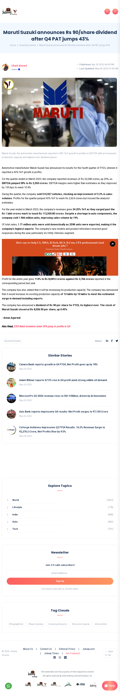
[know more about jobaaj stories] (42, 684)
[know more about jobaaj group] (32, 673)
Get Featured (73, 653)
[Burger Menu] (115, 11)
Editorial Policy (67, 648)
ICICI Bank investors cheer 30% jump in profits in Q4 (42, 326)
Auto (15, 521)
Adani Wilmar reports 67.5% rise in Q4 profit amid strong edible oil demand (63, 380)
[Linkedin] (107, 340)
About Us (28, 648)
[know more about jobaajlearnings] (56, 684)
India (15, 514)
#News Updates (36, 624)
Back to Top (109, 653)
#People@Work (16, 624)
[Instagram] (60, 657)
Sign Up (60, 581)
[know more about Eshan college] (81, 684)
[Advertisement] (60, 464)
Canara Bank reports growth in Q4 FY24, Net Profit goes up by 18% (58, 364)
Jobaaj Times (51, 653)
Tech (15, 529)
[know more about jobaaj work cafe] (93, 684)
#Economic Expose (81, 624)
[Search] (107, 11)
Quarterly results (27, 45)
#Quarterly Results (12, 341)
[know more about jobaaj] (28, 684)
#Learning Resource (58, 624)
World (15, 500)
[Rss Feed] (65, 657)
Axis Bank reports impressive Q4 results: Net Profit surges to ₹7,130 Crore (63, 411)
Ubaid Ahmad (19, 65)
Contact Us (46, 648)
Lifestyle (17, 507)
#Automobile (101, 624)
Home (13, 45)
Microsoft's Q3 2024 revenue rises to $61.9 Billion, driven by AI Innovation (62, 395)
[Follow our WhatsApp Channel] (8, 686)
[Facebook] (111, 340)
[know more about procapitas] (68, 684)
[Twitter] (117, 340)
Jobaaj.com (88, 648)
